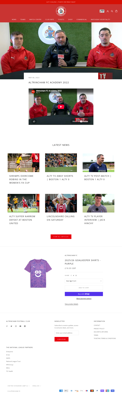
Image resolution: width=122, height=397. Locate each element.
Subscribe (61, 339)
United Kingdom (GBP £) (18, 386)
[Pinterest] (76, 275)
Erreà (8, 355)
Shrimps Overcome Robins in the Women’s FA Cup (21, 179)
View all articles (61, 237)
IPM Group (9, 365)
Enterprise (9, 352)
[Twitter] (73, 275)
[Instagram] (16, 326)
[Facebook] (71, 275)
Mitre (8, 368)
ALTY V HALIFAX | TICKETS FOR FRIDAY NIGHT (61, 2)
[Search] (112, 11)
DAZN (8, 358)
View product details (71, 304)
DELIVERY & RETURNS (101, 332)
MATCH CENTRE (35, 19)
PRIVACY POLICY (99, 329)
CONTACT (97, 325)
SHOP (70, 19)
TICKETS (61, 19)
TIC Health (9, 371)
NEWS (14, 19)
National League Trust (13, 361)
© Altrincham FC (14, 391)
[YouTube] (20, 326)
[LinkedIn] (25, 326)
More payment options (83, 298)
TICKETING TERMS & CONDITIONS (105, 338)
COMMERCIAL (82, 19)
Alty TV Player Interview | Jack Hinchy (94, 220)
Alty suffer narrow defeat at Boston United (22, 220)
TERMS (96, 335)
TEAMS (23, 19)
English (36, 386)
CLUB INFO (49, 19)
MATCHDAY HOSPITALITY (100, 19)
